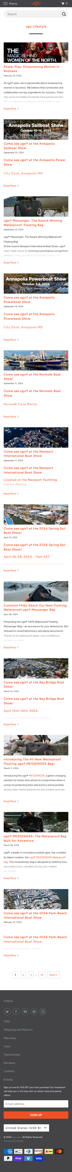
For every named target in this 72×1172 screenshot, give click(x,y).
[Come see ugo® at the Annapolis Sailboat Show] (36, 129)
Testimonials (12, 1054)
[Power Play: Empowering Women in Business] (36, 52)
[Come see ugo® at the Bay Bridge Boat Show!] (36, 668)
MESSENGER (36, 775)
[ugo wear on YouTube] (26, 1011)
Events (8, 1079)
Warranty (10, 1038)
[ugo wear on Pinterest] (35, 1011)
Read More (10, 108)
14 (41, 974)
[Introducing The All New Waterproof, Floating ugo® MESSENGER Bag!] (36, 745)
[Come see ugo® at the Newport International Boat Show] (36, 437)
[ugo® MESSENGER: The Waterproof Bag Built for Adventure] (36, 822)
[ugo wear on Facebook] (17, 1011)
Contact (9, 1071)
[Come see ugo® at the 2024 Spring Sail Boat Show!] (36, 514)
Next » (53, 974)
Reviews (9, 1063)
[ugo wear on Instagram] (44, 1011)
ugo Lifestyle (36, 26)
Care (7, 1046)
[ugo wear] (36, 3)
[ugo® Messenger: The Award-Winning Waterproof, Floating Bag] (36, 206)
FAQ (7, 1021)
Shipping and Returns (18, 1029)
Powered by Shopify (14, 1141)
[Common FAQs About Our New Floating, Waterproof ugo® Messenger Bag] (36, 591)
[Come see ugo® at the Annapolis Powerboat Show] (36, 283)
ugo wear (16, 1137)
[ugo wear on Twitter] (8, 1011)
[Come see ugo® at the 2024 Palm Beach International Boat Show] (36, 899)
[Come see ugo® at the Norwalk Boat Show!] (36, 360)
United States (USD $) (24, 1128)
